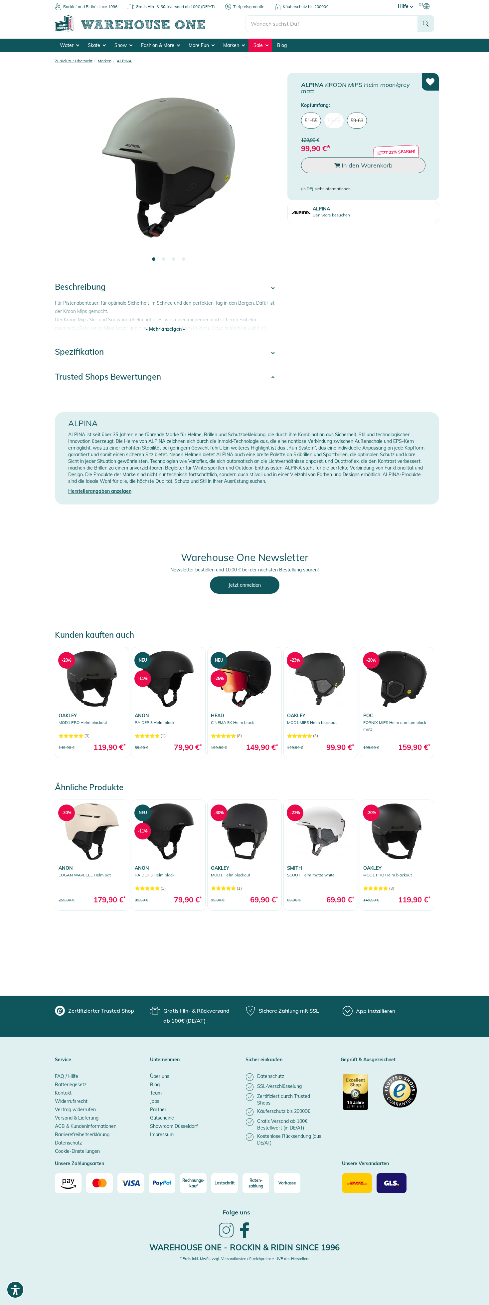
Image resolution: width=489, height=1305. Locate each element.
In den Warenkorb (366, 165)
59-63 (357, 121)
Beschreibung (80, 287)
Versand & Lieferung (76, 1118)
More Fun (199, 45)
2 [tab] (163, 259)
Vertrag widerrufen (75, 1110)
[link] (92, 702)
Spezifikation (79, 352)
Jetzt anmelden (245, 585)
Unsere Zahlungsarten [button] (79, 1163)
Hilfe (404, 6)
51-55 (311, 121)
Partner (158, 1110)
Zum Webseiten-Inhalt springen (34, 3)
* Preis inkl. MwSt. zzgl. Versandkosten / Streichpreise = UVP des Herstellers (244, 1258)
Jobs (154, 1101)
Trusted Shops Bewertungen (108, 377)
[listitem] (284, 1077)
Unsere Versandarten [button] (365, 1163)
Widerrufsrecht (71, 1101)
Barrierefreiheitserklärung (82, 1135)
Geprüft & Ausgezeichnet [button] (368, 1060)
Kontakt (63, 1093)
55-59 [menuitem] (334, 121)
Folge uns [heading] (236, 1212)
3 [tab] (173, 259)
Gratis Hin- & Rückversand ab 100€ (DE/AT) (175, 6)
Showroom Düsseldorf (174, 1126)
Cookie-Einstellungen (77, 1151)
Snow (121, 45)
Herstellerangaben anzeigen (99, 491)
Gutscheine (162, 1118)
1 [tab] (153, 259)
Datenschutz (68, 1143)
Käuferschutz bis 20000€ (305, 6)
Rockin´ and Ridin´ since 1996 (90, 6)
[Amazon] (68, 1183)
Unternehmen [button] (165, 1060)
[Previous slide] (66, 171)
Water (67, 45)
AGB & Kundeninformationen (85, 1126)
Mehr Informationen (332, 188)
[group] (94, 1011)
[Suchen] (425, 23)
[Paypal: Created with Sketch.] (162, 1183)
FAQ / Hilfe (66, 1076)
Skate (94, 45)
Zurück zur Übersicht (73, 60)
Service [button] (63, 1060)
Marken (232, 45)
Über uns (159, 1076)
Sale (258, 45)
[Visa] (130, 1183)
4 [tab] (183, 259)
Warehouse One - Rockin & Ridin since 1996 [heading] (244, 1247)
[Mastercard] (99, 1183)
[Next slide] (270, 171)
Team (156, 1093)
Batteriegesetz (70, 1085)
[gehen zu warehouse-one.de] (150, 30)
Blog (282, 45)
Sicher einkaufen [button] (263, 1060)
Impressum (162, 1135)
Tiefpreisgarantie (248, 6)
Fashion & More (158, 45)
